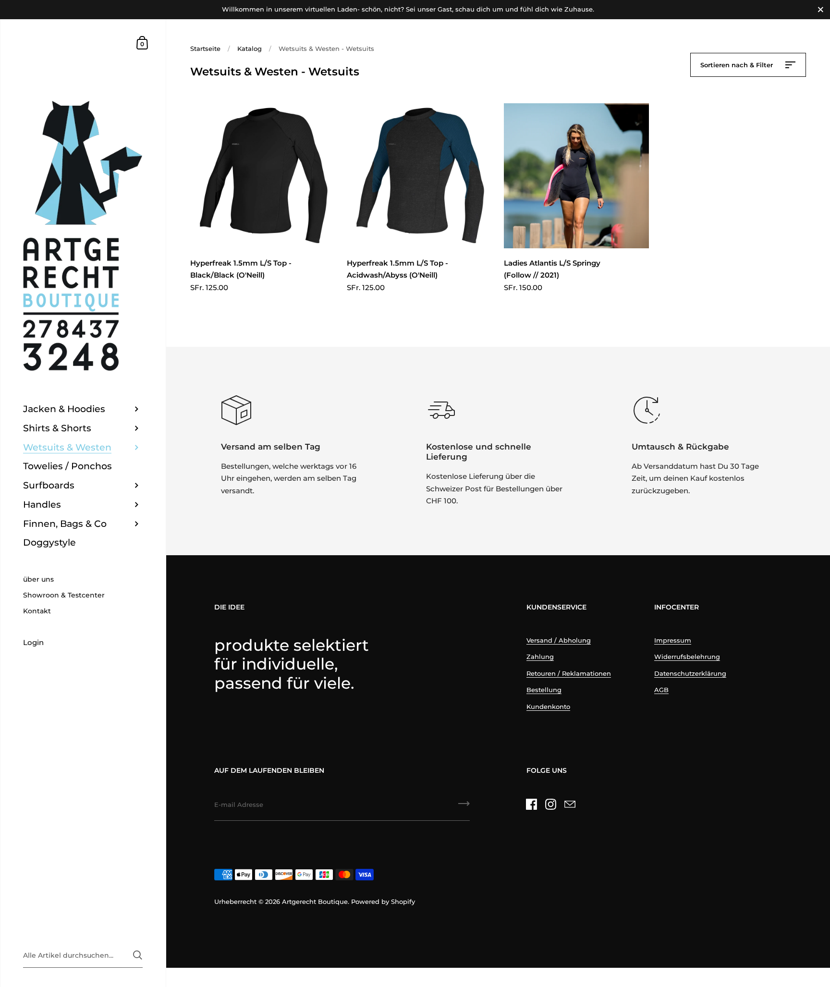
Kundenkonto (548, 706)
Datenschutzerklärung (690, 673)
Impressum (672, 640)
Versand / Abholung (558, 640)
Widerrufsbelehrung (687, 656)
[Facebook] (531, 804)
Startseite (205, 48)
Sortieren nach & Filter (737, 65)
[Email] (570, 804)
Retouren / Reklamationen (568, 673)
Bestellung (543, 690)
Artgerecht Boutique (315, 901)
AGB (661, 690)
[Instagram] (551, 804)
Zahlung (540, 656)
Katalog (249, 48)
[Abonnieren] (464, 807)
